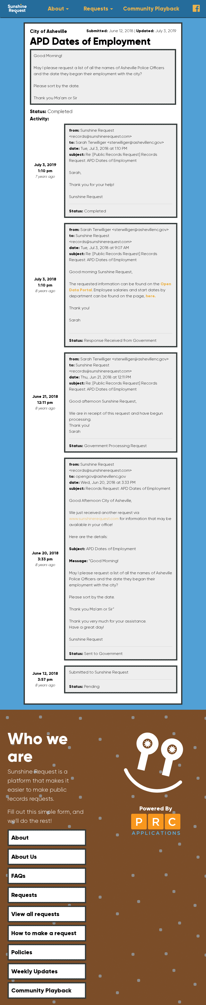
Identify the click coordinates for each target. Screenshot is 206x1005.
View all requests (35, 914)
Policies (21, 952)
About (56, 8)
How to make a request (43, 933)
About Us (24, 856)
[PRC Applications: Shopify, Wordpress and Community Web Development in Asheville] (156, 824)
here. (151, 296)
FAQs (18, 875)
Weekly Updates (34, 971)
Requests (96, 8)
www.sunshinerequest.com (94, 518)
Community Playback (151, 8)
